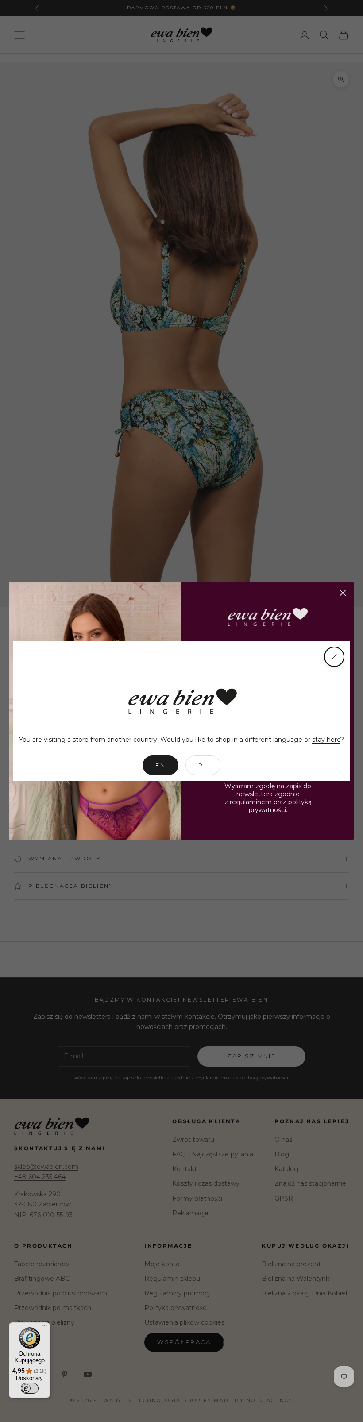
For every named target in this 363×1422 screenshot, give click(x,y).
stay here (326, 740)
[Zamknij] (334, 657)
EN (160, 765)
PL (203, 765)
